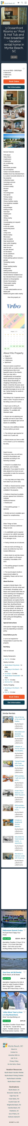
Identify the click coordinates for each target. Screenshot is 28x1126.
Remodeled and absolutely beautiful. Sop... (19, 734)
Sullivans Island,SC (14, 1117)
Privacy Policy (14, 1061)
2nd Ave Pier (8, 682)
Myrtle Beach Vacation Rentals (14, 1072)
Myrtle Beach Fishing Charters (14, 1075)
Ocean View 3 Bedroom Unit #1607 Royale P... (20, 793)
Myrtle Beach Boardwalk (12, 675)
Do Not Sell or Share (14, 1064)
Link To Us (14, 1058)
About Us (14, 1049)
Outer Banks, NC (14, 1099)
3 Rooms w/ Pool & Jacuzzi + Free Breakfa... (20, 749)
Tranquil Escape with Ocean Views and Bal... (20, 763)
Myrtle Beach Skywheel (12, 665)
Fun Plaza (8, 673)
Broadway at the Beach (12, 669)
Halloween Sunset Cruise (13, 930)
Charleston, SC (14, 1111)
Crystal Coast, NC (14, 1102)
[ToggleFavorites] (24, 68)
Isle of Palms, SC (14, 1114)
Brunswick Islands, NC (14, 1093)
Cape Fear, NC (14, 1096)
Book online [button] (6, 938)
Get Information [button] (14, 87)
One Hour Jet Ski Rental (12, 972)
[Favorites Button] (18, 3)
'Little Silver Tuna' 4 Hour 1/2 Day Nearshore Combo (13, 1014)
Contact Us (14, 1052)
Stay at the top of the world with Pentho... (20, 719)
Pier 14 (7, 659)
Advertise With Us (14, 1055)
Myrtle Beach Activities (14, 1078)
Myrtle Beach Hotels (14, 1081)
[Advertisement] (14, 879)
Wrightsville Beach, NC (14, 1105)
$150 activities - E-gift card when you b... (20, 778)
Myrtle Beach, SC (14, 1090)
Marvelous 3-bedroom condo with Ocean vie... (20, 856)
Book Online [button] (14, 81)
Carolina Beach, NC (14, 1108)
